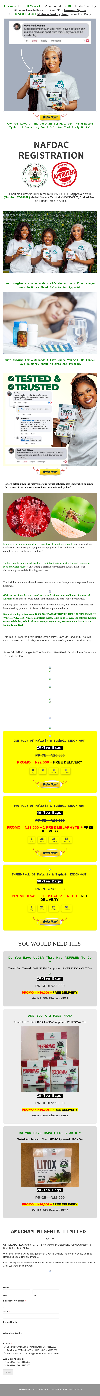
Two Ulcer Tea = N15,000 (18, 1365)
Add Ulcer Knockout (13, 1359)
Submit (8, 1372)
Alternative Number (12, 1333)
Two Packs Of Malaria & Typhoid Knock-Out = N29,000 (32, 1350)
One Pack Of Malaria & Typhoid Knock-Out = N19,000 (31, 1347)
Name (6, 1287)
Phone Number (11, 1322)
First (5, 1296)
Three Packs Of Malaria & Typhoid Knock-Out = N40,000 (33, 1354)
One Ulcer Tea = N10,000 (18, 1362)
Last (34, 1296)
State (6, 1311)
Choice (7, 1344)
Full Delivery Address (14, 1301)
